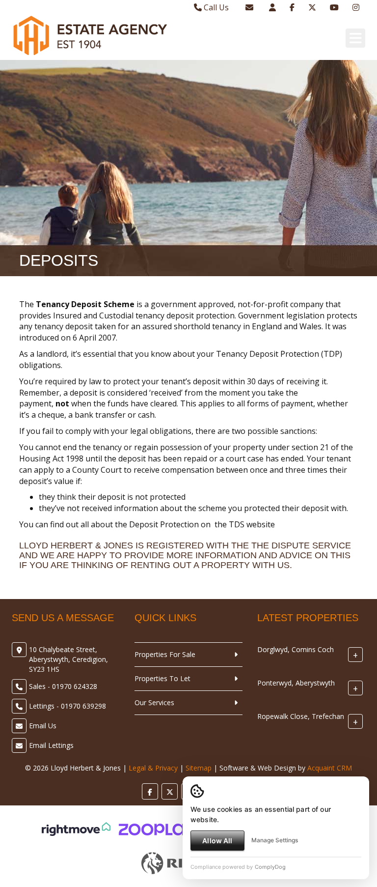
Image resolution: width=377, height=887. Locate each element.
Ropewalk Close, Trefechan (300, 716)
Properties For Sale (165, 654)
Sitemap (199, 768)
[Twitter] (312, 7)
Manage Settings (274, 840)
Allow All (217, 840)
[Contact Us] (272, 7)
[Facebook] (292, 7)
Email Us (42, 725)
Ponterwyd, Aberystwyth (296, 682)
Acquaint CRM (329, 768)
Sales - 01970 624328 (63, 686)
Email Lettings (51, 745)
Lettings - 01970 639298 (67, 706)
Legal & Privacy (153, 768)
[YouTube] (334, 7)
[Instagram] (355, 7)
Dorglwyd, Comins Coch (295, 649)
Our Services (154, 702)
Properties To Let (162, 678)
